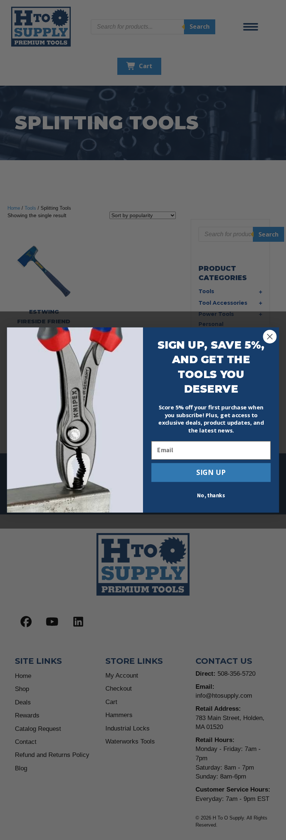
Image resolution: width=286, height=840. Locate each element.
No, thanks (211, 496)
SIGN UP (211, 472)
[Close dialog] (269, 336)
